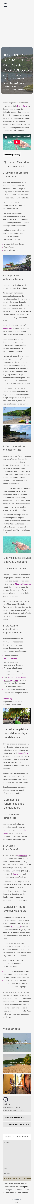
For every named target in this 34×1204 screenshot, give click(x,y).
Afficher (16, 155)
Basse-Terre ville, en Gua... (20, 1124)
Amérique (18, 83)
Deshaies (16, 874)
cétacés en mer (10, 659)
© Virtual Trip (17, 1199)
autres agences (10, 699)
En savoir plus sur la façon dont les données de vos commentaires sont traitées (16, 1190)
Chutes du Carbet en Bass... (14, 1118)
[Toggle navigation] (29, 5)
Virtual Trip (7, 83)
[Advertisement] (17, 28)
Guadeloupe (19, 78)
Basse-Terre (22, 106)
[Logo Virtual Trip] (5, 5)
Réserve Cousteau (23, 584)
